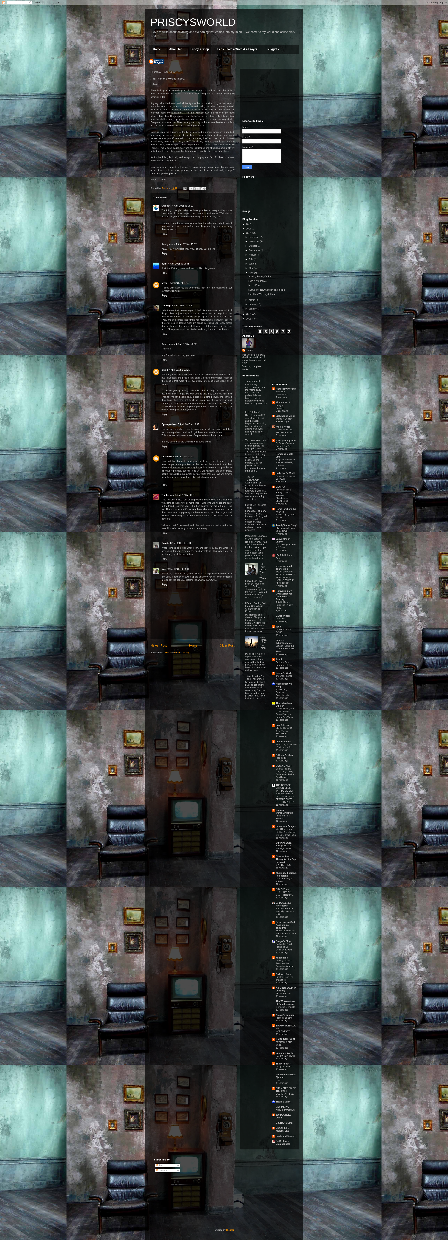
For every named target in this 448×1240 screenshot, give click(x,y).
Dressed (280, 810)
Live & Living (283, 725)
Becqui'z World (284, 673)
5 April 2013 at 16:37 (188, 424)
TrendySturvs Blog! (286, 525)
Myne (164, 283)
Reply (164, 234)
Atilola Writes (283, 426)
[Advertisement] (268, 93)
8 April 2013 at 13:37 (185, 495)
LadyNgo (166, 305)
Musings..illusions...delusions (286, 874)
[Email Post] (184, 188)
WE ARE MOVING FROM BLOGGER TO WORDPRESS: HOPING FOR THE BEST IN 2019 (286, 577)
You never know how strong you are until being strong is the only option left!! (255, 444)
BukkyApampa (283, 842)
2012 (249, 314)
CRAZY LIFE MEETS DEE (282, 1129)
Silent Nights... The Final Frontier (263, 644)
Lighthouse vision (285, 416)
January (253, 308)
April (251, 272)
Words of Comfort (284, 419)
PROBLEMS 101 (284, 993)
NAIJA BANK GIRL (286, 1039)
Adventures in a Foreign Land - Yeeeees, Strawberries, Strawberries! (283, 495)
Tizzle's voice (283, 1101)
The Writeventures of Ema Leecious (285, 1002)
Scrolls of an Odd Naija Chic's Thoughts (285, 925)
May (251, 268)
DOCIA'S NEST (284, 766)
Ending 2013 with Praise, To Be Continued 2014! (284, 947)
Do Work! (280, 618)
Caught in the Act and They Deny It (255, 677)
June (251, 263)
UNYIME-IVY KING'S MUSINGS (285, 1108)
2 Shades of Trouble (285, 1007)
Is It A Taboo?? (252, 412)
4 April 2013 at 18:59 (178, 283)
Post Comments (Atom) (177, 652)
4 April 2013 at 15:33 (178, 263)
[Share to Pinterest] (204, 188)
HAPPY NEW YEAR (285, 1056)
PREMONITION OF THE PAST (286, 1089)
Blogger (230, 1230)
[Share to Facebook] (201, 188)
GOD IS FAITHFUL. (285, 1094)
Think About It (283, 1063)
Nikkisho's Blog (284, 755)
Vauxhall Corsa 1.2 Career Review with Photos (285, 649)
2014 (249, 228)
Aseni (279, 659)
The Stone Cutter (284, 676)
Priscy (249, 350)
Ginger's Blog (283, 941)
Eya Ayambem (169, 424)
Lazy (278, 1080)
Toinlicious (168, 495)
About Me (175, 49)
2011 (249, 318)
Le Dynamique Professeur (283, 904)
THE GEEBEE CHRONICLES (283, 786)
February (253, 304)
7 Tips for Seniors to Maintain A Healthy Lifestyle (285, 462)
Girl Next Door (283, 974)
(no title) (251, 476)
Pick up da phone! (284, 1018)
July (251, 259)
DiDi (164, 569)
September (255, 250)
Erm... (278, 558)
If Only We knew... (257, 281)
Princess (280, 408)
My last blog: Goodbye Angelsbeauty (282, 692)
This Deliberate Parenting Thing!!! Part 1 (284, 605)
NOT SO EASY (283, 1031)
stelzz (165, 370)
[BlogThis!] (194, 188)
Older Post (227, 645)
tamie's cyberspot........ (284, 641)
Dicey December (284, 1066)
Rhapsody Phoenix (286, 388)
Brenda (165, 543)
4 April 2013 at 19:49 (182, 305)
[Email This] (191, 188)
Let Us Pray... (255, 285)
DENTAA (280, 487)
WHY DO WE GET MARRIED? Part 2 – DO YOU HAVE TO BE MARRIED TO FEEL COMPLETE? (285, 796)
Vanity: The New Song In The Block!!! (267, 289)
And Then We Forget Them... (263, 294)
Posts (161, 1165)
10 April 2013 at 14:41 (178, 569)
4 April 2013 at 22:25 (179, 370)
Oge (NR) (166, 205)
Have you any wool (286, 440)
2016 (249, 224)
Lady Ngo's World (285, 473)
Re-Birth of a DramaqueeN (283, 1142)
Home (157, 49)
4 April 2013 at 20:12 (186, 344)
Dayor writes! (283, 615)
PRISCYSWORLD (193, 22)
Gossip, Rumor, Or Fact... (261, 276)
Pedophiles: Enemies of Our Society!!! (256, 537)
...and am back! (253, 381)
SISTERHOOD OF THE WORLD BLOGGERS (284, 731)
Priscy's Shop (199, 49)
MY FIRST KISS (283, 865)
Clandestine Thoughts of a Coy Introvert (286, 859)
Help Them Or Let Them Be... (263, 569)
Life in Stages (283, 741)
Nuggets (273, 49)
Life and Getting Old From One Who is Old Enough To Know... (255, 607)
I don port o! (281, 758)
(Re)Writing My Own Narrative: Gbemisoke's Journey (284, 595)
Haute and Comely (286, 1136)
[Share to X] (198, 188)
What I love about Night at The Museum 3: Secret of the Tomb (286, 832)
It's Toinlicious (284, 555)
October (253, 246)
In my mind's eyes (286, 826)
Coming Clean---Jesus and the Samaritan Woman (284, 963)
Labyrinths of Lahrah (283, 540)
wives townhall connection (284, 567)
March (252, 299)
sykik (164, 263)
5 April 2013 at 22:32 (183, 456)
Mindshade (282, 957)
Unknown (167, 456)
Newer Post (158, 645)
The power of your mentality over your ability (285, 911)
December (254, 237)
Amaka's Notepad (285, 1015)
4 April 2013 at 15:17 (186, 244)
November (254, 241)
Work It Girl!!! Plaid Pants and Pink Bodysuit (284, 816)
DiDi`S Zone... (283, 889)
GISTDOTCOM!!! (284, 1123)
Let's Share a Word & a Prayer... (238, 49)
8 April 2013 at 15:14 (180, 543)
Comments (164, 1170)
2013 (249, 233)
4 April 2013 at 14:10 (182, 205)
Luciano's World (284, 1053)
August (253, 254)
